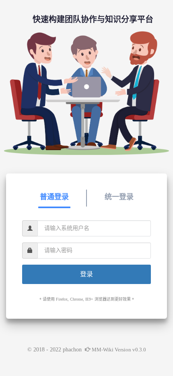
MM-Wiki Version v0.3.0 (119, 350)
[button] (54, 197)
